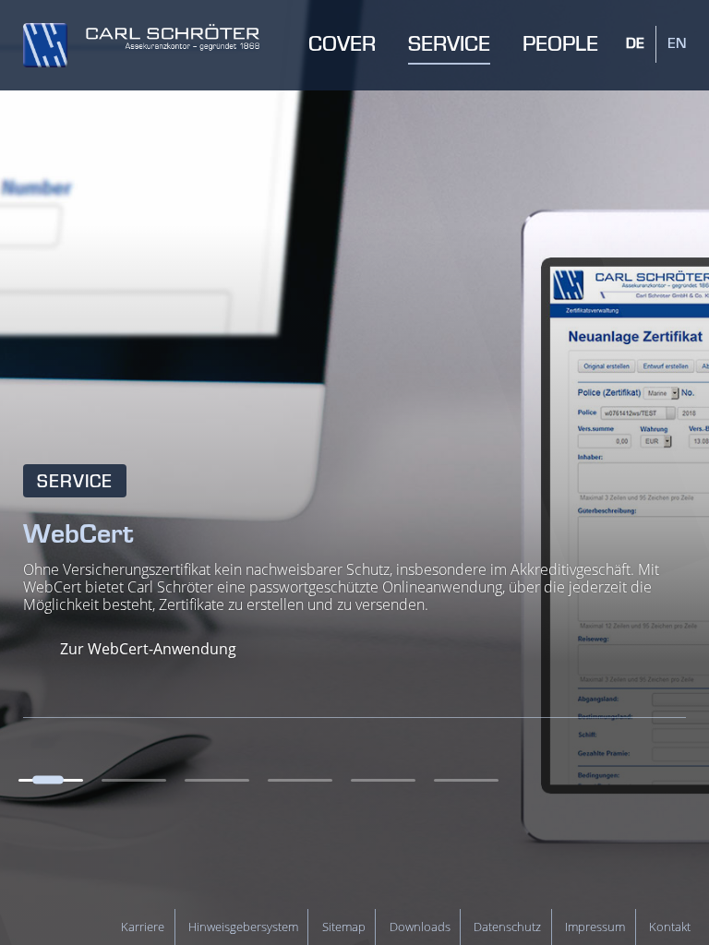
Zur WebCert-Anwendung (148, 649)
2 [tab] (134, 780)
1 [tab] (50, 780)
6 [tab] (466, 780)
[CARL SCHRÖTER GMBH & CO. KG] (141, 45)
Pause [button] (644, 780)
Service (75, 482)
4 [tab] (300, 780)
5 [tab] (383, 780)
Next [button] (684, 780)
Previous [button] (605, 780)
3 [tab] (217, 780)
